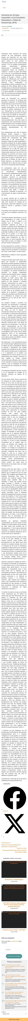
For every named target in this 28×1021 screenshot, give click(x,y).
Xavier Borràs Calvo (10, 1000)
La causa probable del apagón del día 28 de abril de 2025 (15, 984)
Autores (9, 26)
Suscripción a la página (14, 956)
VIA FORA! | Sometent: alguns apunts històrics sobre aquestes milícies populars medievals (14, 904)
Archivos (3, 1012)
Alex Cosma (8, 983)
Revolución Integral (15, 1019)
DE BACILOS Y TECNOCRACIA (14, 879)
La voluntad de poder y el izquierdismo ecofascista (15, 1001)
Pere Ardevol (8, 992)
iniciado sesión (15, 941)
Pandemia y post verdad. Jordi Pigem (14, 930)
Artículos (5, 28)
